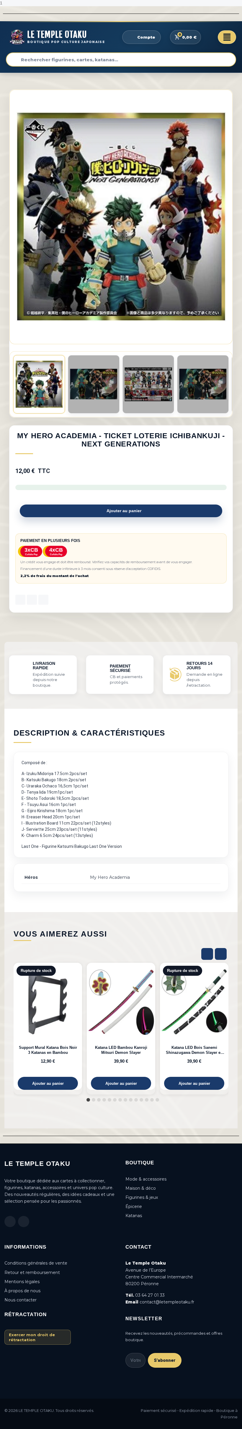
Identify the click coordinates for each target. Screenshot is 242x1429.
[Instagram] (23, 1221)
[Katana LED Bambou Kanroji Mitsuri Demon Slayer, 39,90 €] (121, 1026)
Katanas (133, 1215)
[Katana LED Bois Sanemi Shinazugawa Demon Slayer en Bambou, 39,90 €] (194, 1026)
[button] (227, 217)
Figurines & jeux (141, 1197)
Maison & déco (140, 1188)
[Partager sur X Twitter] (32, 600)
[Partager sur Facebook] (20, 600)
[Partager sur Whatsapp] (43, 600)
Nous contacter (20, 1300)
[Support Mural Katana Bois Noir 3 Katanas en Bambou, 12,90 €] (48, 1026)
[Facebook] (10, 1221)
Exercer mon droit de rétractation (32, 1337)
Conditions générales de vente (35, 1263)
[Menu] (227, 37)
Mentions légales (22, 1281)
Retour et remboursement (32, 1272)
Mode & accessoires (145, 1179)
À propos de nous (22, 1290)
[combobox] (121, 59)
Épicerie (133, 1206)
